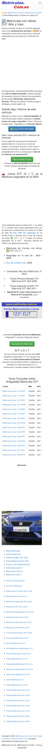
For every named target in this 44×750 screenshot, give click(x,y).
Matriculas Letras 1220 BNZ (14, 418)
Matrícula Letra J (13, 574)
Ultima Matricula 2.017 (15, 679)
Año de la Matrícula (16, 262)
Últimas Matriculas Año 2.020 (18, 695)
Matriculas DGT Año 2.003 (16, 606)
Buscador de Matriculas (22, 343)
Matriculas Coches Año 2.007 (18, 627)
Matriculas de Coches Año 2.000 (19, 591)
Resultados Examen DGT (17, 560)
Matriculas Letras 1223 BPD (14, 432)
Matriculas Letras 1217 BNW (14, 404)
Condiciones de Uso (19, 738)
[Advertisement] (22, 65)
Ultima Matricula (13, 554)
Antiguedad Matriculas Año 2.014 (19, 664)
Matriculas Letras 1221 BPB (14, 423)
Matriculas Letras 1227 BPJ (14, 450)
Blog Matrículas (13, 550)
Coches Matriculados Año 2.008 (19, 632)
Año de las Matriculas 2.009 (17, 638)
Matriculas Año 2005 (33, 12)
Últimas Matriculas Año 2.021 (18, 700)
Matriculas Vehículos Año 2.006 (18, 622)
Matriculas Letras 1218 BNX (14, 409)
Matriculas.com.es (23, 736)
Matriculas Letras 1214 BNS (14, 391)
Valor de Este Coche (22, 159)
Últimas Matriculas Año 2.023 (18, 711)
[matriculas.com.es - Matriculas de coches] (16, 4)
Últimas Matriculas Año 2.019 (18, 690)
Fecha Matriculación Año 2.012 (18, 653)
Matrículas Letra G (14, 571)
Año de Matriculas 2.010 (16, 643)
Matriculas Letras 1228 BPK (14, 454)
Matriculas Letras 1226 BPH (14, 445)
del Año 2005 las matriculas (23, 232)
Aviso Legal (37, 736)
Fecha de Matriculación (15, 580)
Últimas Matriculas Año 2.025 (18, 721)
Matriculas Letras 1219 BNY (14, 413)
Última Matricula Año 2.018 (17, 685)
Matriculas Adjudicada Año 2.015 (19, 669)
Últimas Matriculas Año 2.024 (18, 716)
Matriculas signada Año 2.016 (18, 674)
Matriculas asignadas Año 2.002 (19, 601)
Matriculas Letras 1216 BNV (14, 400)
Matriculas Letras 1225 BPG (14, 441)
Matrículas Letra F (14, 567)
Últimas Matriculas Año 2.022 (18, 705)
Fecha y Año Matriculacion (18, 564)
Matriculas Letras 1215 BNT (14, 395)
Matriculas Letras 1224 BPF (14, 436)
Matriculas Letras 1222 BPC (14, 427)
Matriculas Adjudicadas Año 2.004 (20, 612)
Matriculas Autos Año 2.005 (17, 617)
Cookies (6, 738)
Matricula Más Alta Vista (17, 557)
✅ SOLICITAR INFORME (22, 128)
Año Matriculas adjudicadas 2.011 (19, 648)
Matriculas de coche (16, 12)
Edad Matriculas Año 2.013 (17, 658)
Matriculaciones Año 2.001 (17, 596)
